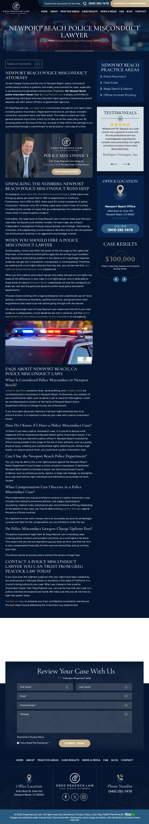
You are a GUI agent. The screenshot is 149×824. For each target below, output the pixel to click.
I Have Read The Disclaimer (34, 742)
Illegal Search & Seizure (118, 88)
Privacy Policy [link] (83, 814)
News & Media (109, 11)
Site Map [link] (97, 814)
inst (83, 796)
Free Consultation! (66, 171)
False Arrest (111, 82)
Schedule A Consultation (129, 3)
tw (74, 796)
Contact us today (14, 601)
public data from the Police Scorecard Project (44, 194)
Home (44, 11)
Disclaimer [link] (68, 814)
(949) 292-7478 (99, 3)
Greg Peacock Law (53, 94)
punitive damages (71, 508)
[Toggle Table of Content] (35, 63)
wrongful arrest (74, 390)
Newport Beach (38, 282)
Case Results (90, 11)
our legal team (37, 108)
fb (65, 796)
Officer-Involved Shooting (120, 95)
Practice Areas (70, 11)
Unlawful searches (15, 390)
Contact (140, 11)
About (54, 11)
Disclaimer (22, 737)
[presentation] (114, 164)
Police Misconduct (115, 76)
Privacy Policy (37, 737)
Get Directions (120, 218)
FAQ (121, 11)
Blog (130, 11)
